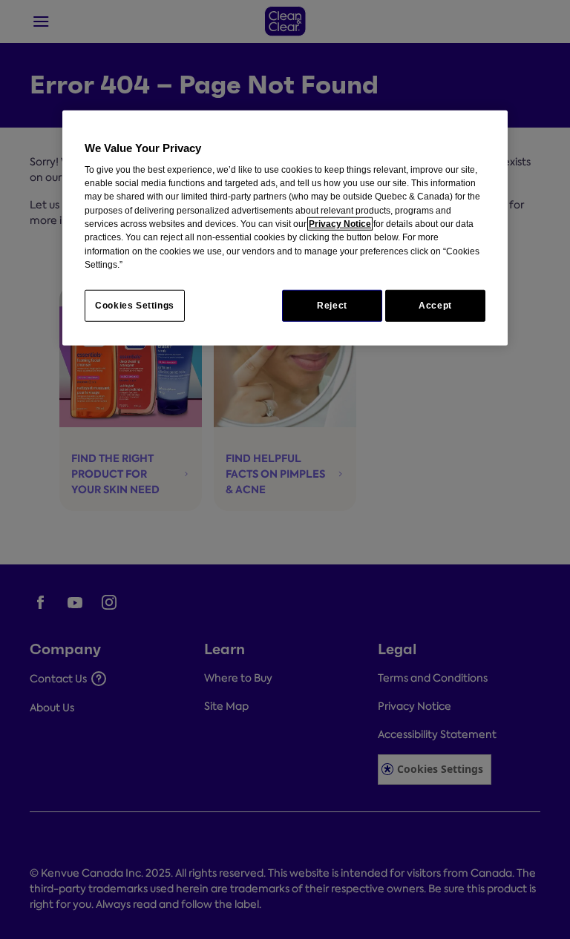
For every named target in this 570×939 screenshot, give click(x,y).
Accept (435, 305)
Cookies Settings (134, 305)
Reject (332, 305)
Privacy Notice (340, 224)
